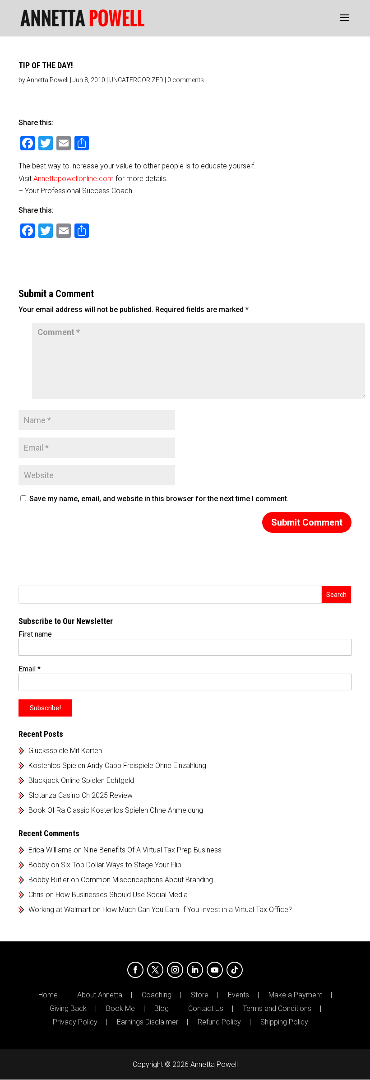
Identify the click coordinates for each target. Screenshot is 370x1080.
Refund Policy (219, 1022)
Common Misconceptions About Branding (147, 879)
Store (199, 995)
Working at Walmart (59, 909)
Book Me (120, 1009)
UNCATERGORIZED (136, 80)
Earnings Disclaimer (147, 1022)
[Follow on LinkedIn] (195, 970)
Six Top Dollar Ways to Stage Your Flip (121, 865)
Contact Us (205, 1009)
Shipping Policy (284, 1022)
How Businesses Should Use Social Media (122, 894)
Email (29, 669)
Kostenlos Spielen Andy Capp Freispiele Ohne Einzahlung (117, 765)
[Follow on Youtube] (215, 970)
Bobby (38, 865)
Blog (161, 1009)
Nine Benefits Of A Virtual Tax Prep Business (152, 850)
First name (35, 634)
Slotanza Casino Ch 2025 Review (80, 795)
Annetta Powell (48, 80)
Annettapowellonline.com (73, 178)
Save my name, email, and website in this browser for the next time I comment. (159, 498)
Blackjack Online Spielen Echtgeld (81, 780)
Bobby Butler (48, 879)
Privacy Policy (75, 1022)
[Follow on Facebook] (135, 970)
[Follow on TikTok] (235, 970)
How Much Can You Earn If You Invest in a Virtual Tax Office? (197, 909)
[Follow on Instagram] (175, 970)
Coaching (156, 995)
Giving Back (68, 1009)
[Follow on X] (155, 970)
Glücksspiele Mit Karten (65, 750)
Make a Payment (295, 995)
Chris (36, 894)
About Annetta (99, 995)
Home (48, 995)
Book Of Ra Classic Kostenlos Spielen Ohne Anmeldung (115, 810)
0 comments (185, 80)
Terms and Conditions (277, 1009)
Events (238, 995)
